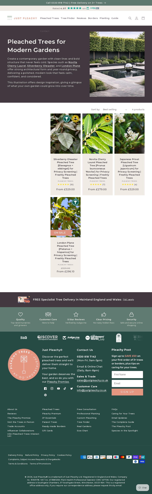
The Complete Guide (123, 422)
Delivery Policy (15, 455)
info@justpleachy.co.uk (91, 390)
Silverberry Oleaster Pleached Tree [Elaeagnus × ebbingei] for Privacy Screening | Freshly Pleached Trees (65, 168)
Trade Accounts (16, 426)
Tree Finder (83, 422)
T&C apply (128, 299)
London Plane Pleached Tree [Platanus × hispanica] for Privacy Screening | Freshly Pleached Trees (65, 252)
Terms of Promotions (40, 464)
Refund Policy (32, 455)
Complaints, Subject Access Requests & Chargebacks (34, 459)
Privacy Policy (48, 455)
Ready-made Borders (54, 426)
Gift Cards (47, 431)
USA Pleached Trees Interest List (23, 435)
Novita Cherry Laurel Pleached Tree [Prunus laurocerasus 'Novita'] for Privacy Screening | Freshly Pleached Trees (98, 168)
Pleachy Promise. (58, 381)
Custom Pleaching (86, 418)
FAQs (114, 409)
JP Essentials (49, 418)
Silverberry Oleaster (41, 65)
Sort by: (95, 109)
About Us (12, 409)
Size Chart (82, 431)
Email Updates (119, 418)
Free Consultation (86, 409)
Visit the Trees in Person (20, 422)
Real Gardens (84, 426)
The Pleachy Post (121, 426)
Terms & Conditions (18, 464)
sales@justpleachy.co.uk (92, 380)
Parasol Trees (49, 422)
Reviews (11, 414)
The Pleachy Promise (18, 418)
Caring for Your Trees (123, 414)
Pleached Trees (50, 409)
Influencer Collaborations (20, 431)
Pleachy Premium (51, 414)
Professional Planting (88, 414)
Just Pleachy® (40, 477)
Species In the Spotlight (125, 431)
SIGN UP (127, 392)
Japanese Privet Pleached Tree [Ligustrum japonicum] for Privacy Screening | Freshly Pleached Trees (129, 168)
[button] (130, 18)
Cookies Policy (64, 455)
